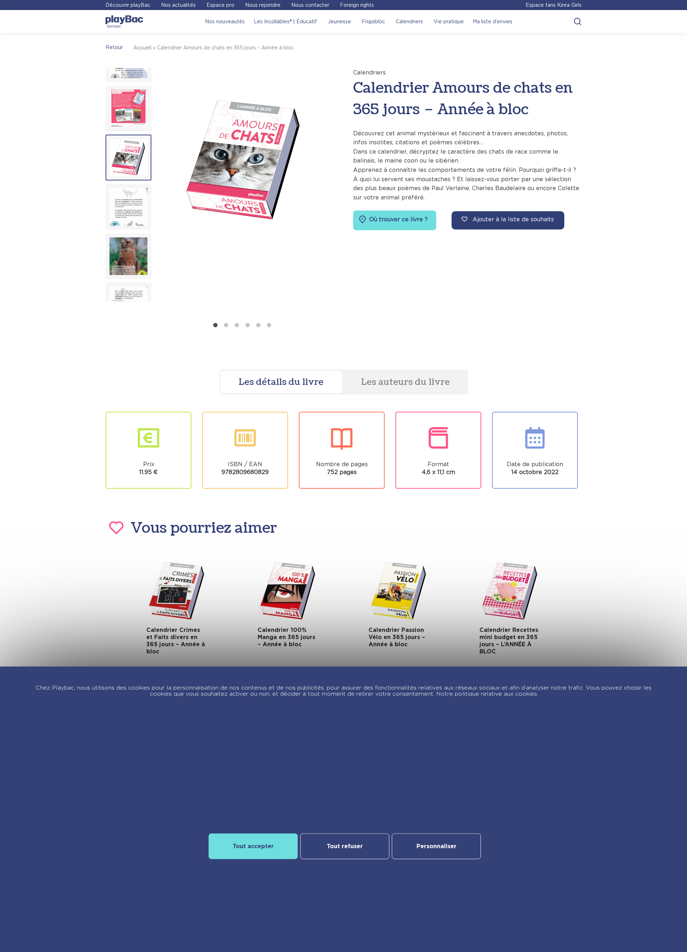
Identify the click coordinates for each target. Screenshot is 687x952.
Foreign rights (357, 5)
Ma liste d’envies (492, 21)
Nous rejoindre (263, 5)
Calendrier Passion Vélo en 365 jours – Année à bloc (397, 637)
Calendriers (409, 21)
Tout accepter (253, 846)
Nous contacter (310, 5)
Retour (114, 47)
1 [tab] (215, 325)
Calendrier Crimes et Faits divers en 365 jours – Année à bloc (175, 641)
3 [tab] (237, 325)
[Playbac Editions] (124, 21)
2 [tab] (226, 325)
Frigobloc (373, 21)
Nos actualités (178, 5)
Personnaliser (436, 846)
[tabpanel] (244, 193)
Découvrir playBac (128, 5)
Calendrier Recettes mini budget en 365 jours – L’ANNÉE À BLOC (508, 641)
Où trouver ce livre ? (397, 219)
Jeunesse (339, 21)
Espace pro (220, 5)
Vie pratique (449, 21)
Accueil (142, 47)
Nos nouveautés (225, 21)
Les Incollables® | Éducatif (285, 21)
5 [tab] (258, 325)
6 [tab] (269, 325)
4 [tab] (247, 325)
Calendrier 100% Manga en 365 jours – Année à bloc (286, 637)
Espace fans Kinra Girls (553, 5)
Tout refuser (345, 846)
